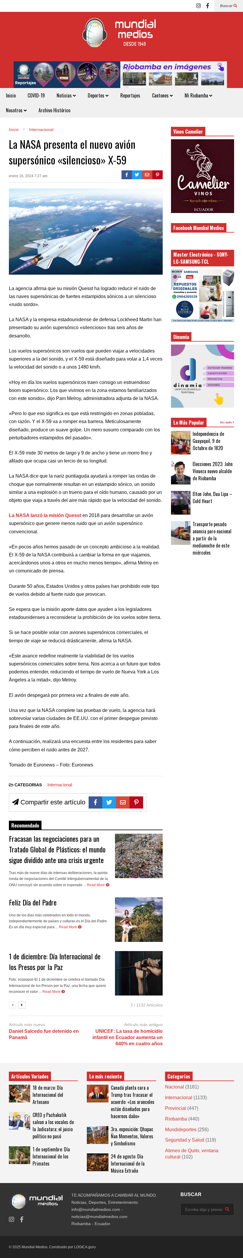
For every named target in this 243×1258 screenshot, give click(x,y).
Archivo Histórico (54, 110)
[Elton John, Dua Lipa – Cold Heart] (181, 503)
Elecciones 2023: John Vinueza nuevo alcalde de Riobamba (213, 471)
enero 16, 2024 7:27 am (28, 176)
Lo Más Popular (188, 422)
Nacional (174, 1086)
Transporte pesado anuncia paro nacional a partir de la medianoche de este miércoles (212, 538)
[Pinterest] (157, 174)
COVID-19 (36, 95)
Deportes (96, 95)
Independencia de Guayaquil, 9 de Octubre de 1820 (208, 441)
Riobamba (176, 1118)
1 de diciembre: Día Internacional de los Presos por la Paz (54, 961)
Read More (96, 885)
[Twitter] (137, 174)
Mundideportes (180, 1129)
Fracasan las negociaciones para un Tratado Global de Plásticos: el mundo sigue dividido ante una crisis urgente (57, 849)
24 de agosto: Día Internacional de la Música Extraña (128, 1163)
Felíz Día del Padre (33, 902)
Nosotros (15, 110)
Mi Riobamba (197, 95)
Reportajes (130, 95)
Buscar (227, 6)
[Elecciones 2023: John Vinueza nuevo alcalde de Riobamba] (181, 472)
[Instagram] (198, 6)
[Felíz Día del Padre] (139, 919)
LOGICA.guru (85, 1247)
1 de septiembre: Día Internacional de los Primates (51, 1156)
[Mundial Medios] (121, 36)
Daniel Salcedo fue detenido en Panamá (44, 1034)
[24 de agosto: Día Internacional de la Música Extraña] (97, 1162)
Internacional (59, 784)
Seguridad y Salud (184, 1139)
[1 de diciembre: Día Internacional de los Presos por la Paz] (139, 973)
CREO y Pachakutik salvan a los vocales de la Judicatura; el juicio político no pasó (53, 1125)
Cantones (161, 95)
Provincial (175, 1108)
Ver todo (226, 422)
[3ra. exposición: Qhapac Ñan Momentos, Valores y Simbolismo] (97, 1135)
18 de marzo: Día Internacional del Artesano (48, 1094)
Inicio (11, 95)
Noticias (65, 95)
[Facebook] (207, 6)
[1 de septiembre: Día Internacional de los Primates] (19, 1155)
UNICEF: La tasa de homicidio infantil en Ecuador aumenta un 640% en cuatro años (127, 1037)
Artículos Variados (30, 1076)
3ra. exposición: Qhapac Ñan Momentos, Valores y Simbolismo (132, 1136)
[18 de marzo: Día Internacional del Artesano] (19, 1093)
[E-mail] (147, 174)
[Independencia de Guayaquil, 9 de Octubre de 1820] (181, 442)
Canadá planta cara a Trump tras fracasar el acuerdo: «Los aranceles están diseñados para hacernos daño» (132, 1102)
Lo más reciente (105, 1076)
